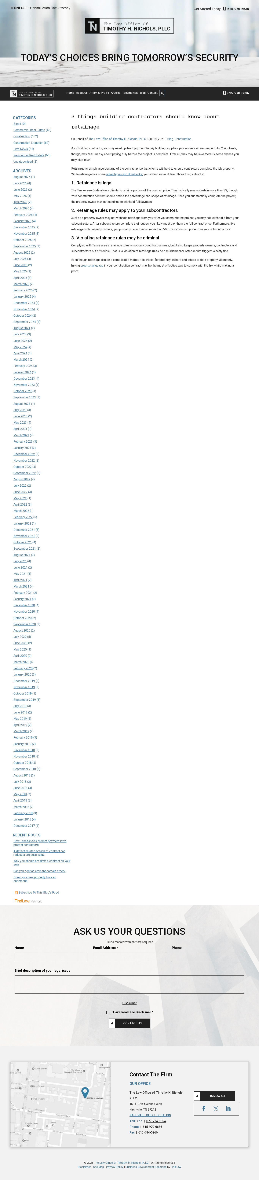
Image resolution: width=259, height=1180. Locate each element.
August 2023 (21, 404)
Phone (177, 948)
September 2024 (24, 322)
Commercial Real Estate (29, 130)
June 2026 (20, 189)
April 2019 (20, 725)
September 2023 (24, 397)
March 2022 (21, 511)
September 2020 (24, 624)
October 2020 (22, 618)
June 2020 (20, 643)
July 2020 (20, 637)
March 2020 (21, 662)
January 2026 (22, 221)
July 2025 (20, 259)
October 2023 (22, 391)
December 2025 (24, 227)
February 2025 (23, 290)
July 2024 (20, 334)
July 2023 (20, 410)
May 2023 (20, 422)
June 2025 (20, 265)
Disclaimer (129, 1003)
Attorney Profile (99, 92)
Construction (183, 139)
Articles (115, 92)
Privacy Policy (114, 1167)
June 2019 (20, 712)
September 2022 (24, 473)
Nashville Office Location (150, 1115)
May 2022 (20, 498)
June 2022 (20, 492)
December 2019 (24, 681)
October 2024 (22, 315)
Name (19, 948)
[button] (255, 1152)
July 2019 (20, 706)
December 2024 (24, 303)
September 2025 (24, 246)
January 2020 (22, 674)
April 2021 (20, 580)
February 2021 (23, 593)
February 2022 (23, 517)
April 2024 (20, 353)
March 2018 (21, 807)
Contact (153, 92)
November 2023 (24, 385)
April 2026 (20, 202)
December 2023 (24, 378)
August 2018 (21, 775)
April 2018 (20, 800)
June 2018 (20, 788)
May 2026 (20, 196)
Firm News (20, 149)
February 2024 (23, 366)
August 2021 (21, 555)
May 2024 (20, 347)
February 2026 (23, 215)
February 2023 (23, 441)
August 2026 (21, 177)
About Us (82, 92)
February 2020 (23, 668)
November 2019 (24, 687)
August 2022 (21, 479)
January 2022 (22, 523)
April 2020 (20, 656)
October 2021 (22, 542)
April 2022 (20, 504)
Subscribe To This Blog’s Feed (39, 892)
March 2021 (21, 586)
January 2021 (22, 599)
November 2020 (24, 611)
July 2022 (20, 485)
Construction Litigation (28, 143)
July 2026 (20, 183)
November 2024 (24, 309)
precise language (92, 265)
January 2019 (22, 744)
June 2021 (20, 567)
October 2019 (22, 693)
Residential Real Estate (28, 155)
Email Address (105, 948)
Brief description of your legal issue (42, 970)
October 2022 (22, 467)
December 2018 (24, 750)
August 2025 (21, 252)
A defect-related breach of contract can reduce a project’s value (39, 853)
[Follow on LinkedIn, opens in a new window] (228, 1108)
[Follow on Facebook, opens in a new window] (204, 1108)
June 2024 (20, 341)
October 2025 (22, 240)
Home (70, 92)
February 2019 (23, 737)
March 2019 (21, 731)
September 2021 (24, 548)
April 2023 (20, 429)
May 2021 (20, 574)
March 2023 (21, 435)
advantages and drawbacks (124, 174)
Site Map (98, 1167)
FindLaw (176, 1167)
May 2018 (20, 794)
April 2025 (20, 278)
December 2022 (24, 454)
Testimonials (130, 92)
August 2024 (21, 328)
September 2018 (24, 769)
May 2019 (20, 719)
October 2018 (22, 763)
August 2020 (21, 630)
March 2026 (21, 208)
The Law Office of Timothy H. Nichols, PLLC (117, 139)
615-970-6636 (238, 9)
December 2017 (24, 826)
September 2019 (24, 700)
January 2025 (22, 296)
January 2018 (22, 819)
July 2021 (20, 561)
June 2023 (20, 416)
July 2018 (20, 782)
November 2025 (24, 233)
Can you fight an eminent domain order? (39, 871)
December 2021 (24, 530)
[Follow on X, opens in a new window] (216, 1108)
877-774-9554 (156, 1121)
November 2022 (24, 460)
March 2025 (21, 284)
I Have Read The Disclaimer (132, 1012)
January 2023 (22, 448)
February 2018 (23, 813)
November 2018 (24, 756)
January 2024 (22, 372)
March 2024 (21, 359)
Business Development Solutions (146, 1167)
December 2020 (24, 605)
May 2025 (20, 271)
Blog (143, 92)
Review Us (217, 1096)
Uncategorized (23, 161)
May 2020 (20, 649)
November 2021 (24, 536)
